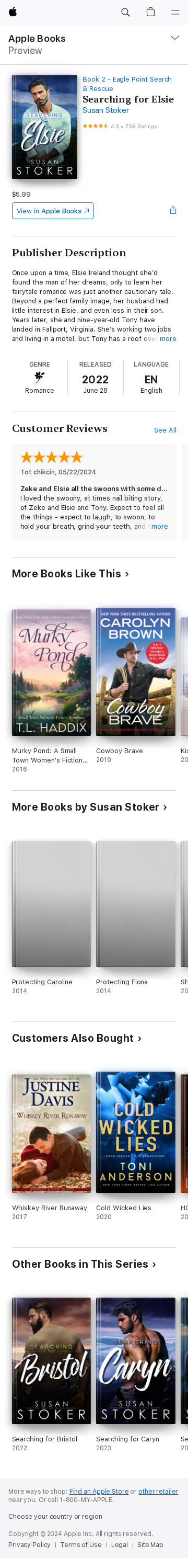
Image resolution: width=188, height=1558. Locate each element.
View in (49, 211)
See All (165, 430)
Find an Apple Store (99, 1491)
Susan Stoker (105, 110)
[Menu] (175, 12)
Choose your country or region (55, 1516)
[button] (125, 12)
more (168, 339)
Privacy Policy (29, 1545)
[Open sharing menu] (173, 211)
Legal (119, 1545)
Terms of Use (81, 1545)
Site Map (150, 1545)
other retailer (158, 1491)
